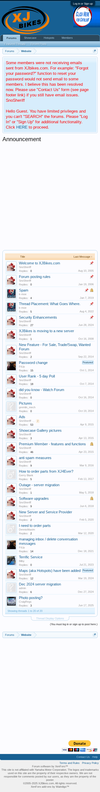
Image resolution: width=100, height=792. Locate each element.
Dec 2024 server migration (40, 584)
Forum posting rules (34, 277)
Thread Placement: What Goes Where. (49, 304)
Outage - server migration (39, 485)
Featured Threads (15, 44)
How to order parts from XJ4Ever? (46, 471)
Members (67, 37)
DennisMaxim (27, 529)
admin (22, 588)
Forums (12, 38)
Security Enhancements (38, 317)
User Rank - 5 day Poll (37, 376)
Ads (22, 417)
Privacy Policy (90, 762)
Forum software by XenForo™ (50, 766)
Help (95, 756)
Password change (33, 363)
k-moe (22, 294)
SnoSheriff (25, 267)
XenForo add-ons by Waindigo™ (50, 786)
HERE (21, 127)
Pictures (25, 403)
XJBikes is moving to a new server (46, 331)
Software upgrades (34, 498)
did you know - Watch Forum (41, 390)
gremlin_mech (27, 407)
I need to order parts (35, 526)
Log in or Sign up (83, 3)
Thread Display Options (50, 618)
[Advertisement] (50, 195)
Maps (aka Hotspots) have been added (50, 571)
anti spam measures (35, 458)
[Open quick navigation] (94, 51)
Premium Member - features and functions (52, 444)
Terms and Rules (69, 762)
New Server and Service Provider (45, 512)
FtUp (22, 366)
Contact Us (83, 756)
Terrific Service (30, 557)
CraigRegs (25, 601)
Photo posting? (30, 598)
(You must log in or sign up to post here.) (74, 624)
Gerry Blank (26, 475)
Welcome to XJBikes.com (39, 263)
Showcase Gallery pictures (40, 430)
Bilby (22, 561)
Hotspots (49, 37)
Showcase (30, 37)
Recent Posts (39, 44)
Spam (23, 290)
